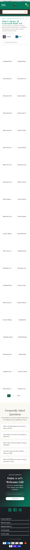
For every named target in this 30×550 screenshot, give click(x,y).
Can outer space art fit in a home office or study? (13, 452)
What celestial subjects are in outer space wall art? (14, 427)
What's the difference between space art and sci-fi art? (14, 460)
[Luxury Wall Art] (15, 5)
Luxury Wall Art (17, 539)
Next (18, 395)
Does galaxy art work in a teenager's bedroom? (14, 435)
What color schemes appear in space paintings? (14, 444)
